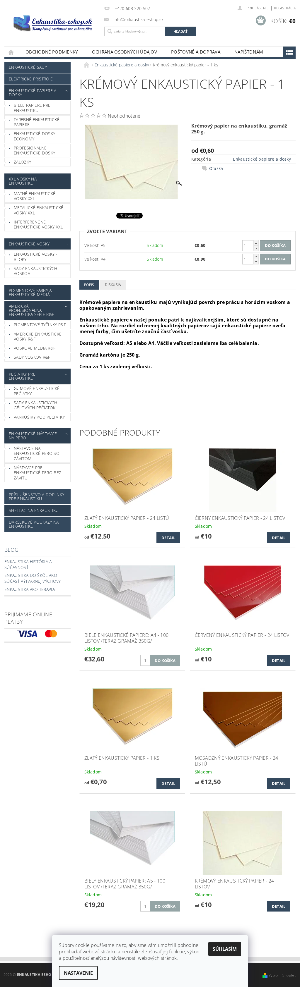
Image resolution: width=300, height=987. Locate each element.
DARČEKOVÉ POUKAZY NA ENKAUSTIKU (34, 524)
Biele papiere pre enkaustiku (32, 107)
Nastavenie (78, 973)
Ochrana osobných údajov (124, 52)
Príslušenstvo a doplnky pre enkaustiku (36, 496)
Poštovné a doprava (195, 52)
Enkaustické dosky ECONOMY (34, 136)
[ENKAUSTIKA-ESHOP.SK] (52, 23)
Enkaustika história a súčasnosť (28, 564)
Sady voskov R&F (32, 357)
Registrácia (285, 8)
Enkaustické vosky (29, 244)
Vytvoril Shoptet (282, 975)
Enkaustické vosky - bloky (35, 256)
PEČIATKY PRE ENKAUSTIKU (22, 376)
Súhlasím (225, 949)
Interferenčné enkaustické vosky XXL (38, 224)
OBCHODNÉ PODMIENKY (51, 52)
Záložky (22, 162)
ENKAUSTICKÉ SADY (28, 67)
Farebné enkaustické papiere (36, 122)
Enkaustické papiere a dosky (33, 92)
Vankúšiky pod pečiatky (39, 417)
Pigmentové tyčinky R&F (40, 324)
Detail (168, 537)
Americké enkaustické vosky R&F (38, 336)
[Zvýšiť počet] (256, 243)
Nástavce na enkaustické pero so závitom (36, 453)
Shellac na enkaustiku (34, 510)
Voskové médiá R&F (34, 348)
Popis (89, 284)
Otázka (216, 168)
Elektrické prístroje (31, 79)
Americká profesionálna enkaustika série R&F (31, 310)
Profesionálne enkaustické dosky (34, 150)
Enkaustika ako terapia (29, 589)
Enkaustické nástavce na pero (33, 436)
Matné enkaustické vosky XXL (34, 196)
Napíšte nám (248, 52)
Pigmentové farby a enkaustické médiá (30, 292)
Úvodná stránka (11, 52)
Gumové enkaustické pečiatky (37, 391)
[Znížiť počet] (256, 248)
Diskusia (113, 284)
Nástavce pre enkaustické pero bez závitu (37, 473)
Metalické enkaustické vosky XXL (39, 210)
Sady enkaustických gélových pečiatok (35, 405)
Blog (11, 549)
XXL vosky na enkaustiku (23, 181)
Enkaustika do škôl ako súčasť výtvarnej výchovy (32, 578)
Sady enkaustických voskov (35, 271)
